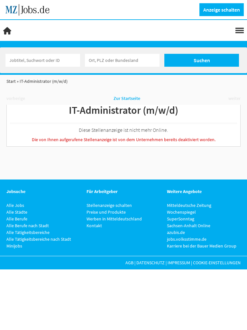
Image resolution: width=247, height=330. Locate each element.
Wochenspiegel (181, 212)
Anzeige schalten (221, 9)
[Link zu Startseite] (29, 9)
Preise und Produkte (106, 212)
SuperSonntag (180, 219)
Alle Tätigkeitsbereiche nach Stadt (38, 239)
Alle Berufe (16, 219)
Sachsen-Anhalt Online (188, 225)
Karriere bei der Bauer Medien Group (201, 246)
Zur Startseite (127, 98)
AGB (129, 263)
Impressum (179, 263)
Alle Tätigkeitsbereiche (28, 232)
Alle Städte (16, 212)
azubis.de (176, 232)
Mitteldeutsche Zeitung (189, 205)
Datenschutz (150, 263)
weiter (234, 98)
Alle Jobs (15, 205)
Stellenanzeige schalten (109, 205)
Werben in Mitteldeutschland (114, 219)
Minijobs (14, 246)
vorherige (15, 98)
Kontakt (94, 225)
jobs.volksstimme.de (186, 239)
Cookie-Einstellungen (217, 263)
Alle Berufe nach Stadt (27, 225)
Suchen (202, 60)
